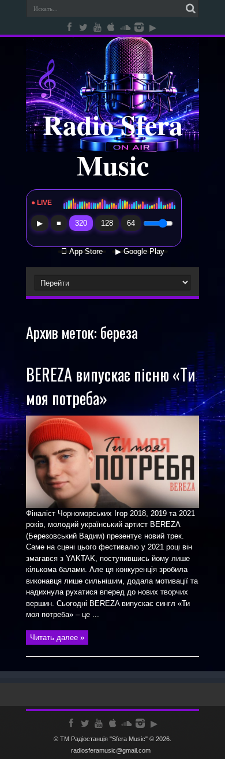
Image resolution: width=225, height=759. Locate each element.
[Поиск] (190, 8)
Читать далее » (57, 637)
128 (107, 223)
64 (131, 223)
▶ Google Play (139, 251)
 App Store (82, 251)
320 (81, 223)
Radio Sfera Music (113, 144)
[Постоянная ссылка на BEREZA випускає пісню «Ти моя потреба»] (112, 505)
